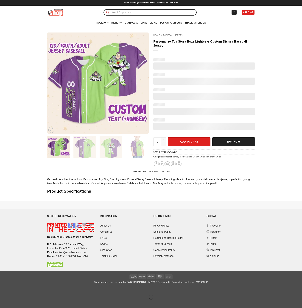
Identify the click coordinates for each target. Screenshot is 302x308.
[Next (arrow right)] (12, 303)
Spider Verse (149, 23)
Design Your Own (171, 23)
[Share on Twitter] (162, 164)
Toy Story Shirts (213, 157)
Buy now (233, 141)
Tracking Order (195, 23)
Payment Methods (163, 256)
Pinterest (215, 250)
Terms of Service (162, 244)
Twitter (213, 244)
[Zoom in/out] (3, 289)
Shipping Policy (162, 231)
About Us (105, 225)
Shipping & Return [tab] (159, 171)
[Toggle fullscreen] (12, 289)
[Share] (21, 289)
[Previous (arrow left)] (3, 303)
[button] (234, 12)
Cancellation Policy (164, 250)
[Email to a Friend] (167, 164)
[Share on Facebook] (156, 164)
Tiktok (213, 238)
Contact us (106, 231)
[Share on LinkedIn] (179, 164)
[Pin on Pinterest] (173, 164)
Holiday (101, 23)
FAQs (103, 238)
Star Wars (131, 23)
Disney (115, 23)
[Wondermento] (55, 12)
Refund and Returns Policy (168, 238)
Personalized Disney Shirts (192, 157)
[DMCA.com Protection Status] (55, 264)
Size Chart (106, 250)
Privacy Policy (161, 225)
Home (156, 35)
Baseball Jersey (173, 35)
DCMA (104, 244)
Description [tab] (139, 171)
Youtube (214, 256)
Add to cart (189, 141)
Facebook (215, 225)
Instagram (215, 231)
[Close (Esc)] (31, 289)
